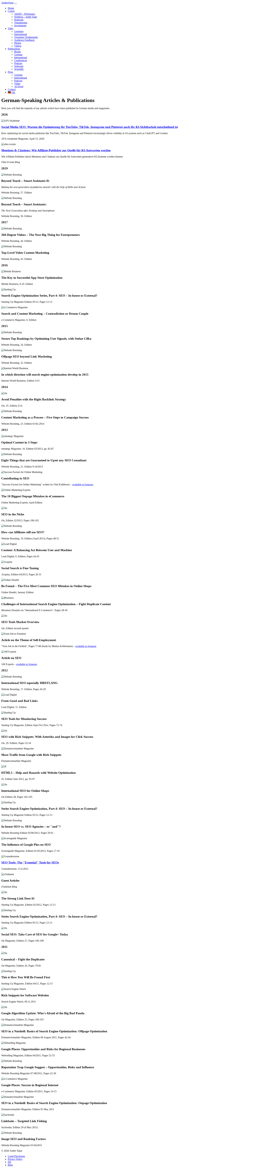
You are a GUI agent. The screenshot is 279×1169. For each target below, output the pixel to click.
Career (11, 11)
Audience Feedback (24, 40)
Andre (7, 2)
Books (17, 51)
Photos (17, 43)
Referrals (18, 19)
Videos (17, 45)
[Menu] (15, 3)
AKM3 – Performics (24, 14)
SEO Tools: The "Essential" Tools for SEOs (30, 862)
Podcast (18, 63)
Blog (10, 1165)
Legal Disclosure (16, 1156)
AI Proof (18, 86)
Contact (12, 89)
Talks (10, 28)
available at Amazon (82, 484)
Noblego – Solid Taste (25, 16)
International (20, 34)
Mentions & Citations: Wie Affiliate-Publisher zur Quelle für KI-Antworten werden (56, 150)
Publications (14, 48)
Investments (20, 25)
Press (10, 72)
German (18, 54)
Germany (19, 31)
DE (11, 92)
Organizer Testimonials (26, 37)
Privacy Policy (15, 1159)
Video (17, 83)
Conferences (20, 60)
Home (11, 8)
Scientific (19, 69)
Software (18, 66)
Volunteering (20, 22)
